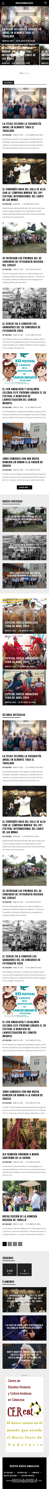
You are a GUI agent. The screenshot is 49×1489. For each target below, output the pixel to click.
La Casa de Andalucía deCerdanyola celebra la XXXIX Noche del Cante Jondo (24, 1328)
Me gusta (10, 1264)
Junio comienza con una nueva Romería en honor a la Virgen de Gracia (23, 462)
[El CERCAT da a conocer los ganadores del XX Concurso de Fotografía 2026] (24, 303)
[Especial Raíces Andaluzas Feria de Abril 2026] (24, 687)
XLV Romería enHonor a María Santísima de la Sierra (21, 1156)
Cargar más (23, 487)
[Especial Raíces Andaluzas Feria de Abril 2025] (24, 652)
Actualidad (7, 135)
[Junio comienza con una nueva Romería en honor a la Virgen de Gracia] (24, 438)
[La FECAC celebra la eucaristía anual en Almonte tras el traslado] (24, 25)
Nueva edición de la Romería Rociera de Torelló (20, 1218)
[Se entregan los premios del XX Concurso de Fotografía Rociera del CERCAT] (24, 237)
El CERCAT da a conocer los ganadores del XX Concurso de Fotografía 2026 (21, 327)
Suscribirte (24, 1264)
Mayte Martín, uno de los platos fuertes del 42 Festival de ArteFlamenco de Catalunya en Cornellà (24, 1356)
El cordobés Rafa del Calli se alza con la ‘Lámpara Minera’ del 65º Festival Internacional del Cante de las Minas (24, 194)
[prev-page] (37, 511)
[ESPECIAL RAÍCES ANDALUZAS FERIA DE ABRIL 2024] (24, 616)
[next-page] (42, 511)
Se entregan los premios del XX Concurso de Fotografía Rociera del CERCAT (23, 261)
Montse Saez (18, 135)
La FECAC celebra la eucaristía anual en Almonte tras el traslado (22, 127)
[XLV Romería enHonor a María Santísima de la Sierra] (24, 1133)
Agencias (16, 204)
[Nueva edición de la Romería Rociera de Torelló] (24, 1196)
